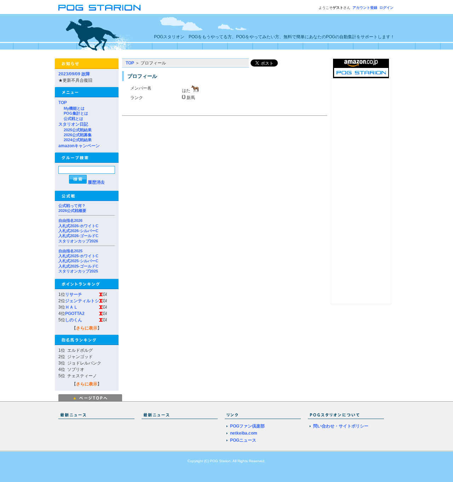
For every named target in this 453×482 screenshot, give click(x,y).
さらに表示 (86, 328)
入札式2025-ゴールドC (78, 266)
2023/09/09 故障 (74, 73)
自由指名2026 (70, 220)
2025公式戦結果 (78, 130)
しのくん (73, 319)
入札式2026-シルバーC (78, 231)
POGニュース (243, 440)
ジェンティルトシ (82, 300)
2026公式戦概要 (72, 210)
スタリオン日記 (73, 124)
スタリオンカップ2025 (78, 271)
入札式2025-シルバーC (78, 261)
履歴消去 (96, 182)
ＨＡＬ (71, 307)
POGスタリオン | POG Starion (99, 8)
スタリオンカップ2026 (78, 241)
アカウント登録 (364, 8)
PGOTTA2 (75, 313)
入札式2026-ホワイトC (78, 226)
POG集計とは (76, 113)
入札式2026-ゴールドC (78, 236)
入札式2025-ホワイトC (78, 256)
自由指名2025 (70, 251)
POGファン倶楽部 (247, 426)
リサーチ (73, 294)
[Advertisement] (181, 167)
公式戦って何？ (72, 205)
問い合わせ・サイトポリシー (340, 426)
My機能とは (74, 108)
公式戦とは (73, 118)
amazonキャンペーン (79, 145)
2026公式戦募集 (78, 135)
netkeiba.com (243, 433)
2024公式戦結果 (78, 140)
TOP (62, 102)
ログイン (386, 8)
